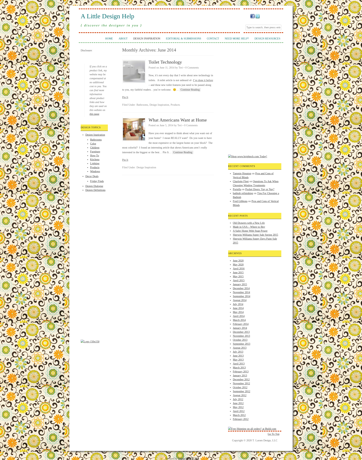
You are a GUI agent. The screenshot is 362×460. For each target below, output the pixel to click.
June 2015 (238, 272)
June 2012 (238, 403)
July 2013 (238, 351)
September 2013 (241, 343)
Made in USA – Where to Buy (249, 226)
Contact (213, 38)
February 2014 (240, 324)
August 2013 (239, 347)
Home (109, 38)
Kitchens (94, 159)
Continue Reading (190, 89)
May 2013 (238, 359)
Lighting (94, 163)
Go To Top (273, 434)
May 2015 (238, 276)
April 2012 (239, 411)
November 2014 (241, 292)
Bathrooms (96, 139)
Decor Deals (91, 176)
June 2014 (238, 308)
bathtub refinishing (243, 193)
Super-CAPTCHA (188, 458)
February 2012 (240, 419)
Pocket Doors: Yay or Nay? (259, 189)
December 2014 (241, 288)
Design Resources (267, 38)
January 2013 (240, 375)
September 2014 (241, 296)
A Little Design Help (107, 16)
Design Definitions (95, 190)
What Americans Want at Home (178, 120)
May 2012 (238, 407)
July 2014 (238, 304)
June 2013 (238, 355)
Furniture (95, 151)
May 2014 (238, 312)
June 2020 (238, 260)
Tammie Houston (242, 173)
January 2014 (240, 328)
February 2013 (240, 371)
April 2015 (239, 280)
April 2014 (239, 316)
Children (94, 147)
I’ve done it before (203, 80)
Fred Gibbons (240, 201)
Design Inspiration (146, 38)
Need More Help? (237, 38)
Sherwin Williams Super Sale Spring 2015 (255, 234)
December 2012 (241, 379)
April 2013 (239, 363)
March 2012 (239, 415)
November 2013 (241, 336)
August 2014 (239, 300)
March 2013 (239, 367)
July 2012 (238, 399)
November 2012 (241, 383)
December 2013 (241, 332)
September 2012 (241, 391)
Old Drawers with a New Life (249, 223)
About (123, 38)
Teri (181, 67)
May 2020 (238, 264)
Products (94, 167)
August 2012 (239, 395)
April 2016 (239, 268)
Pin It (125, 97)
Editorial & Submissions (183, 38)
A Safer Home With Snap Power (250, 230)
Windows (95, 171)
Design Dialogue (94, 186)
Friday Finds (97, 181)
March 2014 (239, 320)
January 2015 (240, 284)
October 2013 (240, 339)
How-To (94, 155)
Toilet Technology (165, 62)
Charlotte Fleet (241, 181)
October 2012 (240, 387)
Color (93, 143)
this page (94, 114)
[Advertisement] (96, 206)
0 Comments (192, 67)
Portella (237, 189)
